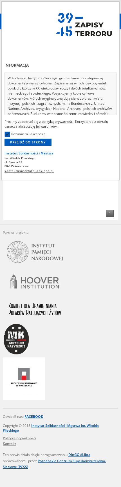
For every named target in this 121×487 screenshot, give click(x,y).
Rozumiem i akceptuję (28, 134)
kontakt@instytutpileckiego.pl (29, 171)
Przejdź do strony (28, 142)
